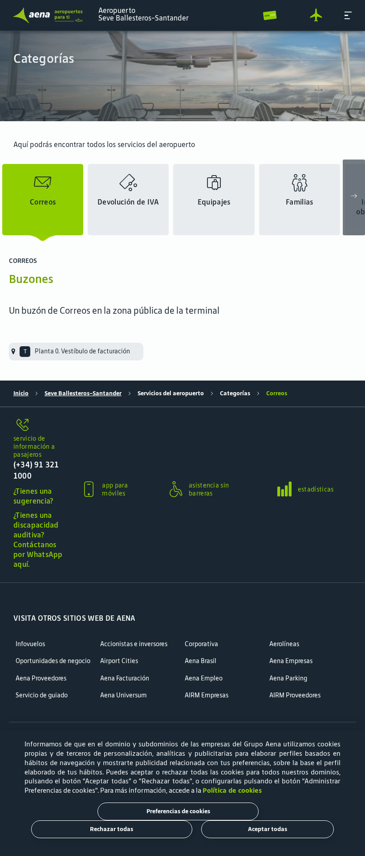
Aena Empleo (204, 678)
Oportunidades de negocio (53, 661)
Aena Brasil (200, 661)
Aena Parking (288, 678)
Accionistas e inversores (133, 644)
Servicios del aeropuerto (171, 393)
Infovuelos (30, 644)
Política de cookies (232, 790)
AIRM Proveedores (294, 695)
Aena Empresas (290, 661)
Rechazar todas (111, 829)
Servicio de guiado (42, 695)
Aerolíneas (284, 644)
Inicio (20, 393)
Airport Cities (119, 661)
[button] (348, 15)
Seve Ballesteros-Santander (83, 393)
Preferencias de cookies (178, 811)
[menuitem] (182, 76)
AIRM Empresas (206, 695)
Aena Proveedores (41, 678)
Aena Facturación (124, 678)
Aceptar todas (267, 829)
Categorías (235, 393)
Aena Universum (123, 695)
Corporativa (201, 644)
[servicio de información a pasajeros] (39, 425)
